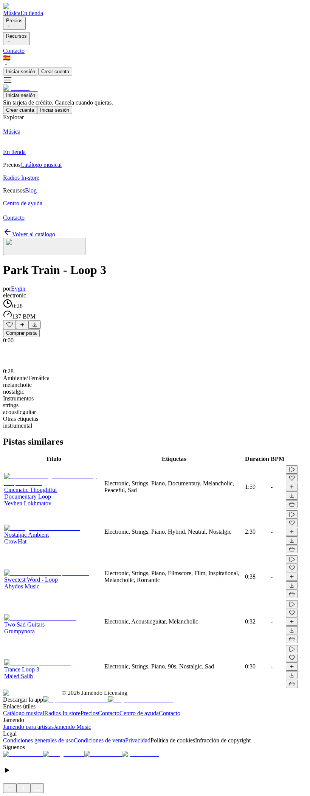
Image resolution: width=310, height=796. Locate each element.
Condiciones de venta (99, 740)
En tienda (31, 13)
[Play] (44, 246)
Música (11, 13)
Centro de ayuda (139, 713)
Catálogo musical (23, 713)
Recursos (16, 36)
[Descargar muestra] (35, 324)
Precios (14, 20)
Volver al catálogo (33, 234)
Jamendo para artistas (28, 727)
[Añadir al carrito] (292, 504)
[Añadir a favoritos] (9, 324)
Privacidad (137, 740)
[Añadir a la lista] (22, 324)
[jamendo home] (16, 6)
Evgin (18, 288)
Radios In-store (62, 713)
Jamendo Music (72, 727)
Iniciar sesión (20, 71)
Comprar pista (21, 333)
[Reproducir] (292, 469)
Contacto (14, 51)
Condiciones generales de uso (38, 740)
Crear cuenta (55, 71)
